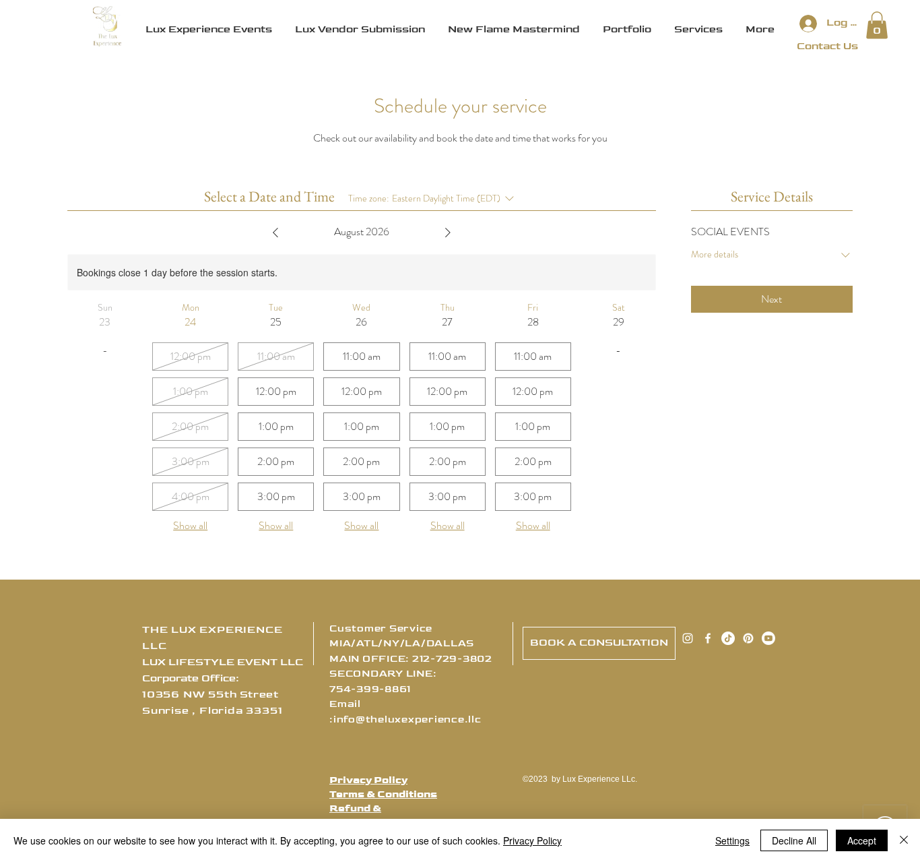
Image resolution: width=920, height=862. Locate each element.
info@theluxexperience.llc (407, 719)
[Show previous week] (275, 232)
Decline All (794, 840)
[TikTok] (728, 638)
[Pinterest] (748, 638)
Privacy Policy (368, 780)
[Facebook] (708, 638)
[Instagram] (687, 638)
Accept (861, 840)
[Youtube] (768, 638)
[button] (876, 25)
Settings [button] (732, 840)
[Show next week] (448, 232)
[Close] (904, 840)
